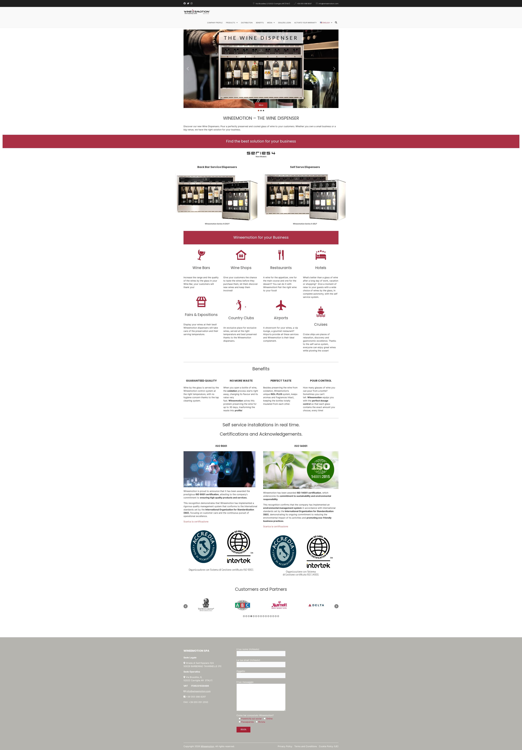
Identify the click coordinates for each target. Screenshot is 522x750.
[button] (188, 69)
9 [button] (263, 616)
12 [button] (271, 616)
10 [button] (266, 616)
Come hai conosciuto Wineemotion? (255, 715)
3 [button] (249, 616)
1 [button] (244, 616)
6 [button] (256, 616)
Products (230, 23)
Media (269, 23)
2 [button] (246, 616)
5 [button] (253, 616)
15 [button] (278, 616)
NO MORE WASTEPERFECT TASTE (261, 64)
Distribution (247, 23)
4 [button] (251, 616)
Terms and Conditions (305, 746)
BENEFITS (260, 23)
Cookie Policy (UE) (328, 746)
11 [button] (268, 616)
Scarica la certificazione (196, 521)
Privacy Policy (285, 746)
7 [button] (258, 616)
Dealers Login (284, 23)
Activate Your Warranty (305, 23)
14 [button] (275, 616)
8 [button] (261, 616)
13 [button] (273, 616)
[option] (206, 604)
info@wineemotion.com (198, 691)
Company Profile (215, 23)
